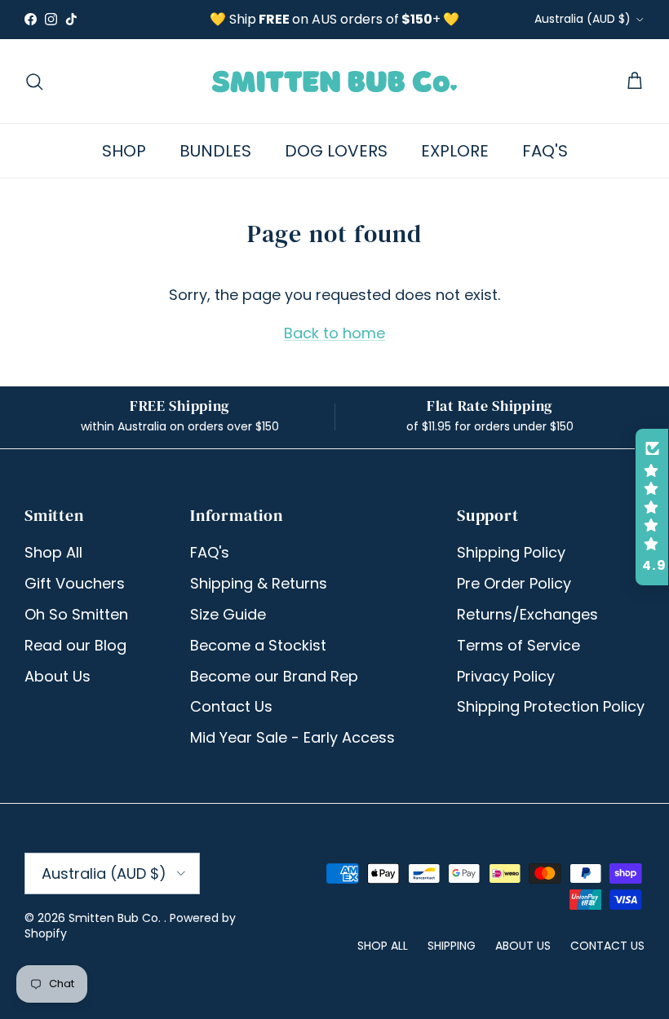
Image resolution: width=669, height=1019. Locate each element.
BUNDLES (215, 150)
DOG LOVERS (336, 150)
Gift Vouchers (74, 583)
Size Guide (228, 614)
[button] (652, 507)
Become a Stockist (258, 645)
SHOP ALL (382, 945)
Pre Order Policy (514, 583)
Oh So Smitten (76, 614)
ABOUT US (523, 945)
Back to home (334, 333)
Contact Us (231, 706)
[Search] (34, 81)
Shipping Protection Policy (551, 706)
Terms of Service (518, 645)
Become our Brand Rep (274, 676)
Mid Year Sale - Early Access (292, 737)
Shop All (53, 552)
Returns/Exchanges (527, 614)
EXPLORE (455, 150)
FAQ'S (545, 150)
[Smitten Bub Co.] (334, 81)
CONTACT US (607, 945)
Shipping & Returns (258, 583)
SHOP (124, 150)
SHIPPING (452, 945)
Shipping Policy (511, 552)
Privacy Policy (506, 676)
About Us (57, 676)
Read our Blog (75, 645)
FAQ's (209, 552)
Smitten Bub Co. (116, 918)
